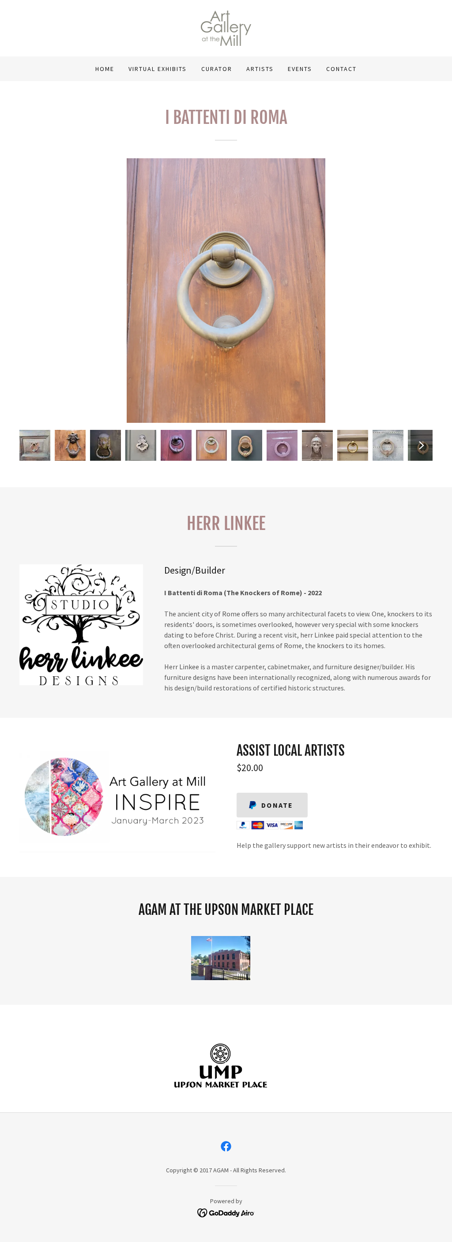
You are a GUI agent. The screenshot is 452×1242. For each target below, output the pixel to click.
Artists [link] (260, 69)
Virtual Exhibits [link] (157, 69)
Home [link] (104, 69)
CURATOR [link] (216, 69)
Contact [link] (341, 69)
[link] (226, 27)
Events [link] (300, 69)
